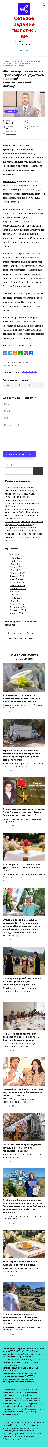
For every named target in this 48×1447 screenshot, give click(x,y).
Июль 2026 (16, 558)
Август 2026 (16, 555)
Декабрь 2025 (17, 579)
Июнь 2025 (16, 598)
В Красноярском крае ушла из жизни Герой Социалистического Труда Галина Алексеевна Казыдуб (24, 812)
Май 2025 (15, 601)
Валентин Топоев (12, 362)
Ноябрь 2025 (17, 582)
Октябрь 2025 (17, 585)
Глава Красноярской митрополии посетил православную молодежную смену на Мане (22, 981)
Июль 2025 (16, 595)
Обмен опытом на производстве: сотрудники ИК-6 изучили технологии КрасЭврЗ (22, 1147)
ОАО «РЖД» (10, 365)
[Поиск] (38, 471)
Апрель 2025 (17, 604)
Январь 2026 (17, 576)
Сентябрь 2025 (18, 588)
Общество (11, 111)
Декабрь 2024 (17, 607)
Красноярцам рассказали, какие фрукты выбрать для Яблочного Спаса (21, 867)
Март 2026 (15, 570)
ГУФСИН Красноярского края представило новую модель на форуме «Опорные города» (21, 1037)
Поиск (8, 465)
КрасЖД (28, 362)
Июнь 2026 (16, 561)
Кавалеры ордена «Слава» (21, 639)
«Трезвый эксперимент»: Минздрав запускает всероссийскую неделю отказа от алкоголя (23, 1092)
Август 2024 (16, 613)
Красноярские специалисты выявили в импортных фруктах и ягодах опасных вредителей (22, 490)
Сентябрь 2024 (18, 610)
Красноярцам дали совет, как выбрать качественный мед (20, 1263)
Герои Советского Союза (20, 633)
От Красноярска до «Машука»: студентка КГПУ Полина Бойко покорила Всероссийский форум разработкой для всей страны (21, 924)
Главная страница (11, 61)
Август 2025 (16, 591)
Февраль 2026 (17, 573)
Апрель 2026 (17, 567)
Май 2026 (15, 564)
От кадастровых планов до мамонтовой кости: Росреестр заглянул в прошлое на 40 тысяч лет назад (22, 1319)
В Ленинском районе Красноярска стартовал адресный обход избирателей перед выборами (24, 524)
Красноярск (9, 181)
